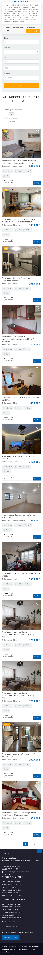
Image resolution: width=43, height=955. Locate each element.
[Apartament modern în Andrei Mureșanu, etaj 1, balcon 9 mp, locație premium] (21, 143)
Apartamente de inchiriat (11, 906)
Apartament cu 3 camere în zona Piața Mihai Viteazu (21, 574)
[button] (21, 42)
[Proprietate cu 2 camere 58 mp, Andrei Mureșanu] (21, 497)
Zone (6, 38)
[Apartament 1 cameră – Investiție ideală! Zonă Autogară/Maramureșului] (21, 795)
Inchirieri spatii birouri (10, 915)
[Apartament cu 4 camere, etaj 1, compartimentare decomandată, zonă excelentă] (21, 319)
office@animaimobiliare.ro (19, 872)
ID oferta (8, 74)
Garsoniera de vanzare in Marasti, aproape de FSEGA (20, 398)
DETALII (36, 183)
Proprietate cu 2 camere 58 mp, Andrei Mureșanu (18, 516)
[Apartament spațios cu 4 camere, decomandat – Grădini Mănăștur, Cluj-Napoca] (21, 615)
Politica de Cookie (22, 949)
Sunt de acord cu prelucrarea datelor (18, 932)
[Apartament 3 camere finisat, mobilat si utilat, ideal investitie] (21, 261)
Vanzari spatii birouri (10, 893)
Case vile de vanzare (10, 887)
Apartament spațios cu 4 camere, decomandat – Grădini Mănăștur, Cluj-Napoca (18, 634)
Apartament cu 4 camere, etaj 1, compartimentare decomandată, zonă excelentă (18, 339)
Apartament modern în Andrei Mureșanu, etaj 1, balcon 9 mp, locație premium (19, 161)
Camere (7, 48)
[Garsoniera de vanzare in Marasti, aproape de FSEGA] (21, 380)
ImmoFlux (5, 952)
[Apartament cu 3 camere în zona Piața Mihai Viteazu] (21, 556)
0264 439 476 (16, 866)
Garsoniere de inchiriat (11, 904)
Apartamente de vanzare (11, 884)
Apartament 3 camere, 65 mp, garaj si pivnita (18, 457)
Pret (5, 57)
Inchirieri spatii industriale (12, 918)
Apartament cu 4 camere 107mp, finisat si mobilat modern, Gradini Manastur (19, 220)
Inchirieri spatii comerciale (12, 912)
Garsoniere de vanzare (11, 882)
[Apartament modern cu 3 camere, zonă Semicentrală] (21, 737)
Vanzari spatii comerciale (11, 890)
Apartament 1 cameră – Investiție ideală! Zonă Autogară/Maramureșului (19, 813)
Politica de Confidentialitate (14, 27)
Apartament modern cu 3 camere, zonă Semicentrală (18, 755)
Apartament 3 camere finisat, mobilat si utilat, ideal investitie (18, 279)
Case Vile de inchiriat (10, 909)
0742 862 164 (13, 869)
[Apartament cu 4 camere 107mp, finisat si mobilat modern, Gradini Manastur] (21, 202)
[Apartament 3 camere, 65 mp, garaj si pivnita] (21, 439)
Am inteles (33, 31)
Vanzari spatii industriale (11, 895)
